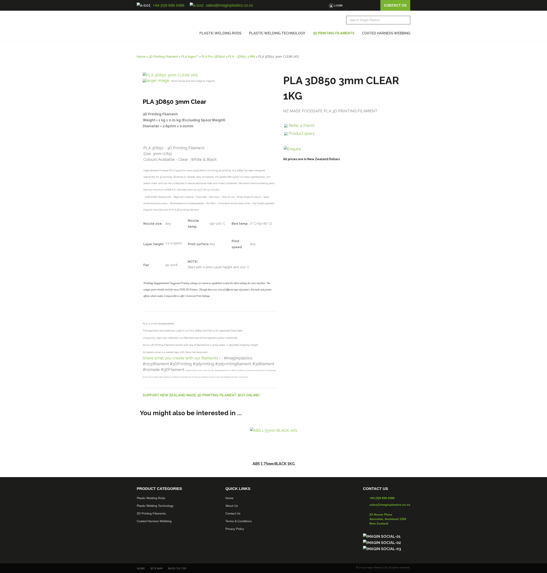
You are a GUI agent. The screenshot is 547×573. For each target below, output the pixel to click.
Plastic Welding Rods (220, 33)
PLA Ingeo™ (189, 56)
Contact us (395, 5)
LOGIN (338, 5)
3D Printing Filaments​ (151, 513)
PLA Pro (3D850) (213, 56)
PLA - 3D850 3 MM (241, 56)
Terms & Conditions (238, 521)
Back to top (177, 568)
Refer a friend (301, 125)
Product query (302, 133)
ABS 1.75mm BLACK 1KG (274, 463)
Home (141, 56)
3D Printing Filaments (333, 33)
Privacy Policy (234, 529)
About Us (231, 505)
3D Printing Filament (163, 56)
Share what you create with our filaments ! (181, 358)
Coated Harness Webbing (386, 33)
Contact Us (232, 513)
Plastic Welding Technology (277, 33)
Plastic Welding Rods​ (151, 498)
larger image (157, 80)
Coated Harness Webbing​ (154, 521)
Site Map (156, 568)
